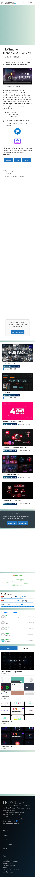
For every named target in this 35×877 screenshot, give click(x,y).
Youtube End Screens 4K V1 (13, 421)
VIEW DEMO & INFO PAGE (11, 86)
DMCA (5, 848)
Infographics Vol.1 (7, 722)
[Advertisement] (17, 24)
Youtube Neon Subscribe (12, 501)
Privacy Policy (7, 844)
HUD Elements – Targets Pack (11, 672)
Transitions (8, 171)
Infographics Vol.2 (7, 746)
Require (5, 840)
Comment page (17, 332)
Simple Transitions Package (14, 176)
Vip (14, 171)
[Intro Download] (8, 2)
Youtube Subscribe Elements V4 (15, 448)
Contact (26, 160)
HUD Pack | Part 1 (9, 363)
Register (9, 160)
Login (18, 160)
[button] (23, 2)
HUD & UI (6, 392)
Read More (23, 523)
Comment (11, 523)
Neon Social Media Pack (11, 474)
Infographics (5, 697)
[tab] (9, 648)
